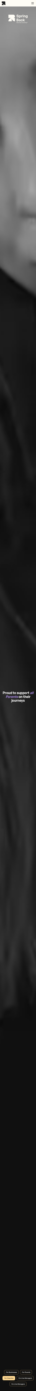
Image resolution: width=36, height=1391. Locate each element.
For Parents (26, 1372)
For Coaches (8, 1378)
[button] (32, 3)
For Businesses (11, 1372)
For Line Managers (25, 1378)
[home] (3, 3)
